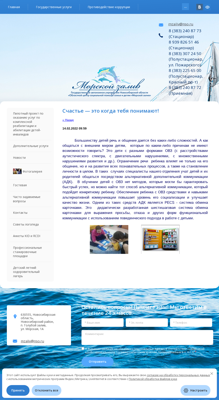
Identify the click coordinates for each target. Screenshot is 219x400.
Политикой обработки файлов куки (153, 379)
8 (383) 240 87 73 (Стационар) (185, 33)
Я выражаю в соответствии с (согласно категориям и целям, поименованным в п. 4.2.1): (144, 350)
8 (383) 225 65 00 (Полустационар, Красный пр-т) (186, 76)
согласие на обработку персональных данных (133, 349)
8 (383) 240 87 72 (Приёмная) (185, 90)
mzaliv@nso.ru (180, 24)
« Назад (68, 120)
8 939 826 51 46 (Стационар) (184, 45)
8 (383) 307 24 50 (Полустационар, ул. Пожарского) (186, 59)
